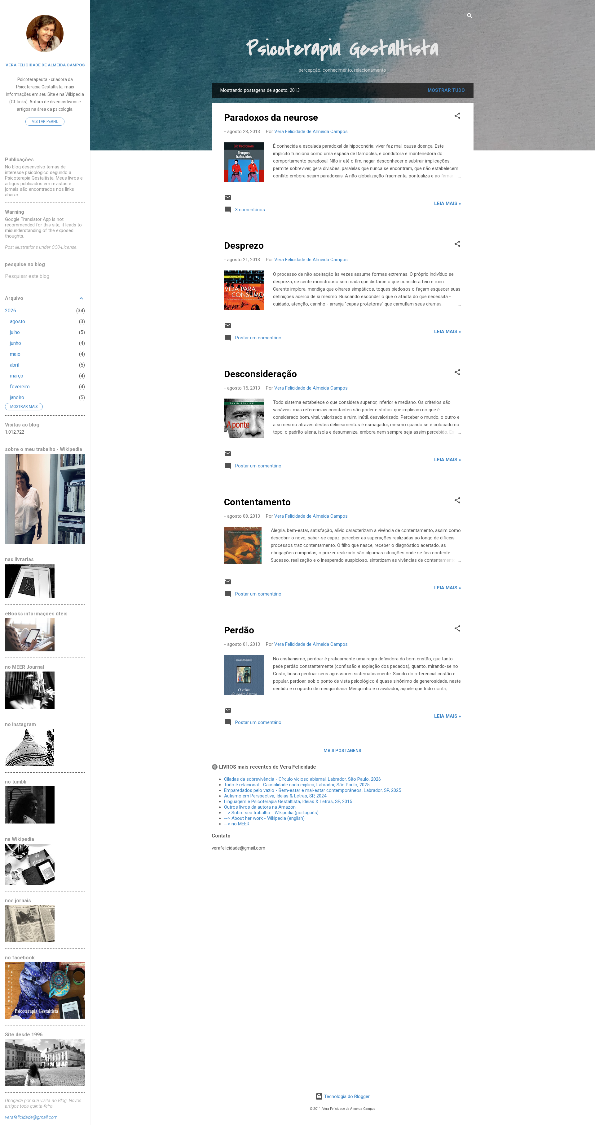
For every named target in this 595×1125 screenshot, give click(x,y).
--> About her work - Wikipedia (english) (264, 818)
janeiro (17, 397)
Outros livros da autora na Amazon (260, 807)
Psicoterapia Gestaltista (342, 48)
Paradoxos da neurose (271, 117)
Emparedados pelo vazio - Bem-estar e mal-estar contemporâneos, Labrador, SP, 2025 (312, 790)
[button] (457, 117)
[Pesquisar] (470, 16)
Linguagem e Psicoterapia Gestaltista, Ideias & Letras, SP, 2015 (288, 801)
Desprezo (244, 245)
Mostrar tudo (446, 90)
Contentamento (257, 502)
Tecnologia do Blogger (346, 1096)
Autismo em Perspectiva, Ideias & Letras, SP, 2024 (276, 796)
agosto (17, 321)
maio (15, 354)
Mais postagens (342, 750)
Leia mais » (447, 203)
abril (14, 365)
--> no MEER (236, 824)
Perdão (239, 630)
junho (15, 343)
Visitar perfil (45, 121)
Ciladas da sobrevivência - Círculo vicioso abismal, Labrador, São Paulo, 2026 (302, 779)
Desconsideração (260, 373)
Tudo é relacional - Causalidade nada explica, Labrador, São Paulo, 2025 (296, 785)
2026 (10, 311)
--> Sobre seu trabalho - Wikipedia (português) (271, 812)
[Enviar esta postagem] (227, 200)
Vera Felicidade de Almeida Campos (45, 64)
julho (15, 332)
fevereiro (20, 387)
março (16, 376)
